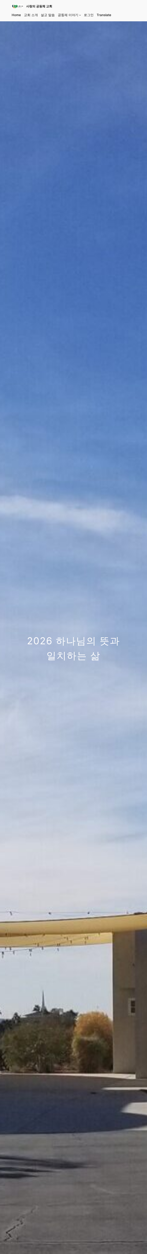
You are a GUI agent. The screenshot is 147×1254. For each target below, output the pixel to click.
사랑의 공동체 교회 (39, 6)
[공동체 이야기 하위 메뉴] (80, 15)
